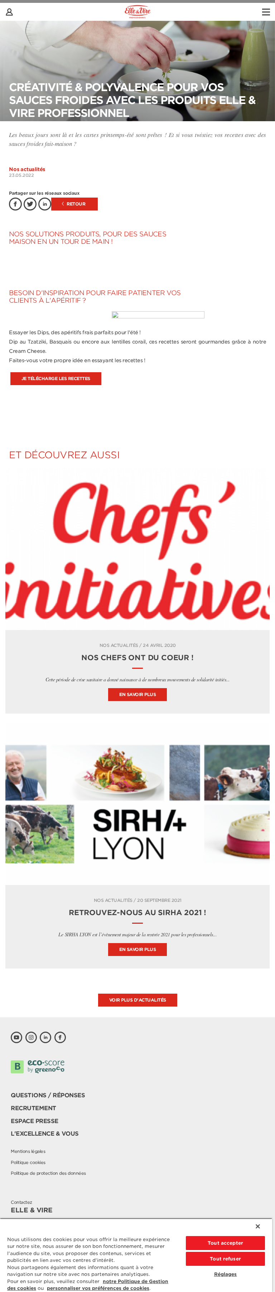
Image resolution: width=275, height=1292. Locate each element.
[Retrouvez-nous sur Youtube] (16, 1037)
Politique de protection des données (48, 1173)
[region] (136, 1255)
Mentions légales (28, 1151)
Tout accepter (225, 1243)
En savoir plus (137, 694)
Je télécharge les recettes (55, 378)
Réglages (225, 1274)
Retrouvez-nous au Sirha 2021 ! (137, 912)
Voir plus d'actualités (137, 1000)
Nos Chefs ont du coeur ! (137, 657)
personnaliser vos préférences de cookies (98, 1288)
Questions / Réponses (48, 1095)
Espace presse (34, 1121)
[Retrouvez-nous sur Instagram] (31, 1037)
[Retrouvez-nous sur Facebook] (60, 1037)
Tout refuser (225, 1259)
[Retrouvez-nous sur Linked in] (45, 1037)
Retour (76, 204)
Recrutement (33, 1108)
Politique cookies (28, 1162)
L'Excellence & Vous (45, 1133)
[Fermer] (258, 1226)
